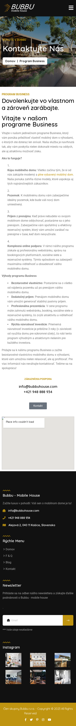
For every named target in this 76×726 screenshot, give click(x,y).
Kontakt (10, 569)
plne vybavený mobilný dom (55, 174)
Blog (8, 562)
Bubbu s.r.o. (44, 713)
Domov (10, 61)
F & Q (9, 556)
